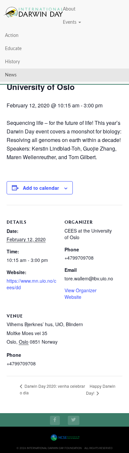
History (12, 62)
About (69, 9)
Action (12, 35)
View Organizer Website (80, 293)
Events (70, 22)
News (11, 75)
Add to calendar (41, 187)
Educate (13, 48)
